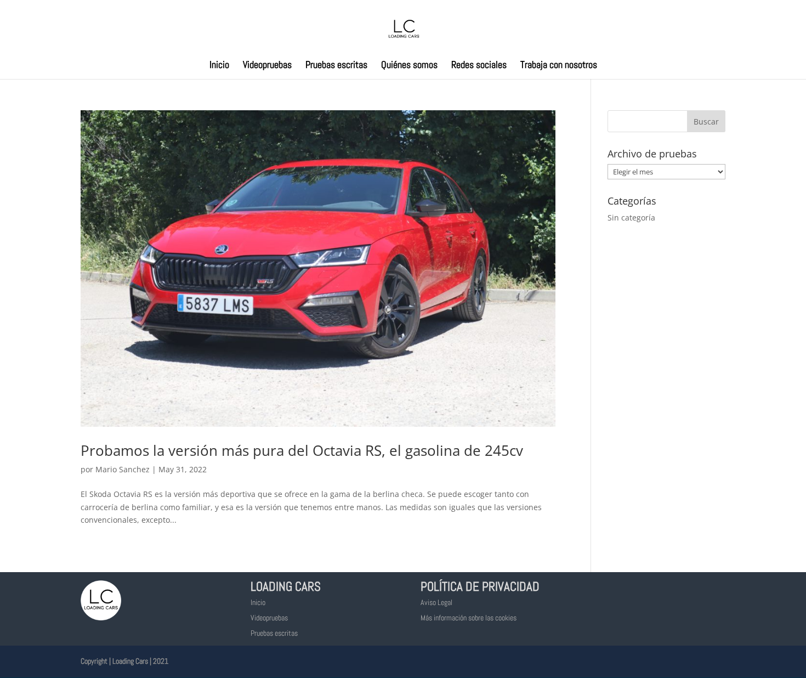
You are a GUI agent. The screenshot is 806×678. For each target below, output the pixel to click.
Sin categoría (631, 217)
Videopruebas (267, 66)
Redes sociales (479, 66)
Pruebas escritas (336, 66)
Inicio (219, 66)
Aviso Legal (436, 602)
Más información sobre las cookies (468, 618)
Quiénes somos (409, 66)
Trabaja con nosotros (558, 66)
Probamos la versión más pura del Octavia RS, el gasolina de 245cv (302, 450)
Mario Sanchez (122, 469)
